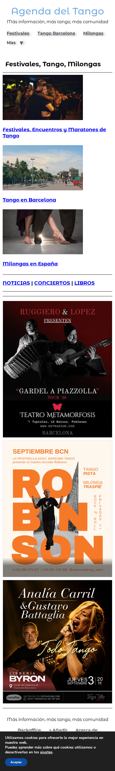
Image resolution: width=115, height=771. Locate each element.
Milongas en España (30, 264)
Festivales (18, 33)
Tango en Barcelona (29, 200)
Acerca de (86, 730)
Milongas (93, 33)
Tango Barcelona (56, 33)
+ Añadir (58, 730)
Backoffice (29, 730)
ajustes (46, 752)
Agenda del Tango (57, 11)
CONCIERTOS (52, 283)
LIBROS (84, 283)
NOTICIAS (16, 283)
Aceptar (16, 762)
